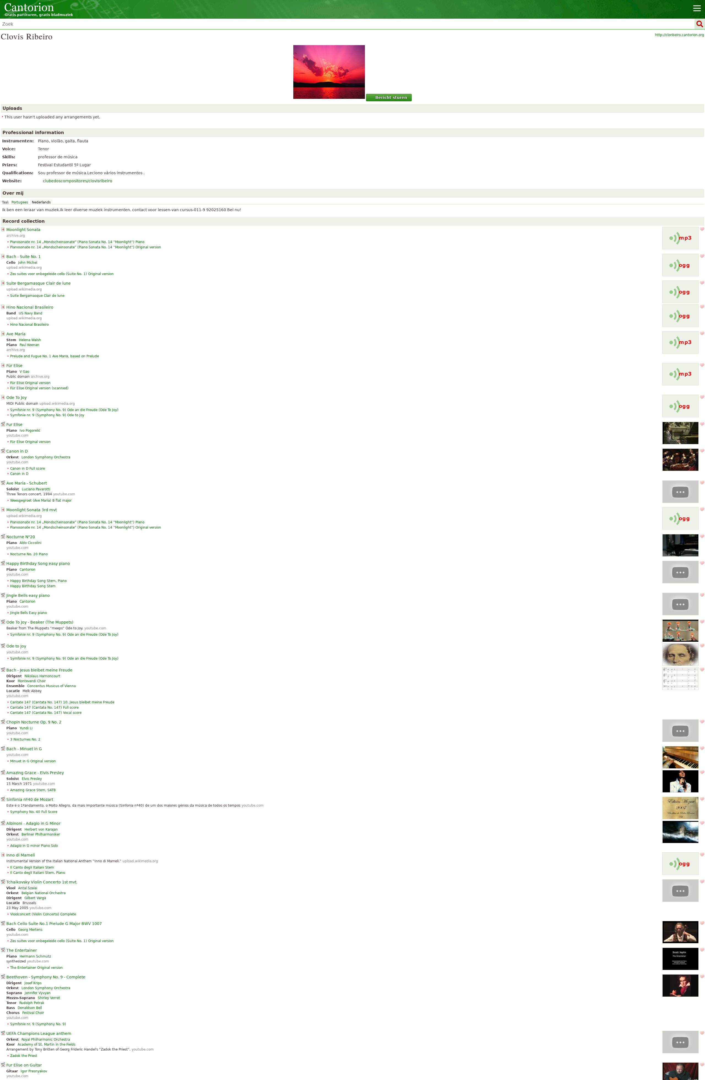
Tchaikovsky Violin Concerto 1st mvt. (41, 882)
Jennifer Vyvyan (38, 993)
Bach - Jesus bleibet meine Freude (39, 670)
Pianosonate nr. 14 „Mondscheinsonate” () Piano (77, 242)
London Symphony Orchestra (45, 457)
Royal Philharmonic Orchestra (45, 1039)
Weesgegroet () (41, 500)
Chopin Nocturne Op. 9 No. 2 (33, 722)
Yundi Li (26, 728)
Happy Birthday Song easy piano (38, 563)
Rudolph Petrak (31, 1003)
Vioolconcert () (43, 914)
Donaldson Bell (30, 1008)
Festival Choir (33, 1013)
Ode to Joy (16, 646)
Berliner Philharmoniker (40, 834)
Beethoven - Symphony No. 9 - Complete (45, 977)
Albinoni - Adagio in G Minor (33, 823)
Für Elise (14, 365)
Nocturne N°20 (20, 537)
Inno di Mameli (20, 855)
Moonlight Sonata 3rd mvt (31, 510)
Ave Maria (16, 334)
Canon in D (17, 451)
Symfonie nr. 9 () (47, 415)
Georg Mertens (30, 930)
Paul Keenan (29, 345)
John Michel (27, 263)
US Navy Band (30, 313)
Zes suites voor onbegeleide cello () (62, 274)
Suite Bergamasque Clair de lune (38, 283)
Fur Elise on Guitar (24, 1065)
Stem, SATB (33, 790)
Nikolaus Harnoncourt (42, 676)
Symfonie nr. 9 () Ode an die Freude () (64, 410)
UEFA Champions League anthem (38, 1033)
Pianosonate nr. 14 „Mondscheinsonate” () (85, 247)
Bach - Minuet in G (24, 749)
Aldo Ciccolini (30, 543)
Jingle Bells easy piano (28, 595)
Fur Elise (14, 424)
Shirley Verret (49, 998)
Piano (29, 554)
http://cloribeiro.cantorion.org (679, 35)
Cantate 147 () (62, 702)
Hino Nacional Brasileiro (29, 307)
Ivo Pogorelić (30, 430)
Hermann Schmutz (35, 956)
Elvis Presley (32, 779)
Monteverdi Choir (32, 681)
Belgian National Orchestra (43, 893)
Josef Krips (33, 983)
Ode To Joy (16, 397)
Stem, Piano (38, 581)
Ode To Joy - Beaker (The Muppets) (39, 622)
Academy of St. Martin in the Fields (46, 1044)
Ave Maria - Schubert (26, 483)
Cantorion (28, 570)
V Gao (24, 372)
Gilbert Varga (35, 898)
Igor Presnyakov (34, 1071)
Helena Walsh (30, 340)
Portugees (20, 202)
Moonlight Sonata (23, 229)
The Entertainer (21, 950)
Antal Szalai (27, 888)
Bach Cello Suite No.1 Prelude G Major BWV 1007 (54, 923)
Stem (33, 586)
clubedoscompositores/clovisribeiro (77, 181)
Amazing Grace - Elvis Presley (35, 773)
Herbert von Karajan (41, 829)
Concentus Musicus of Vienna (51, 686)
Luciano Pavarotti (36, 489)
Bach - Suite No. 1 (23, 256)
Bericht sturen (391, 97)
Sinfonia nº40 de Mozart (29, 799)
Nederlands (41, 202)
